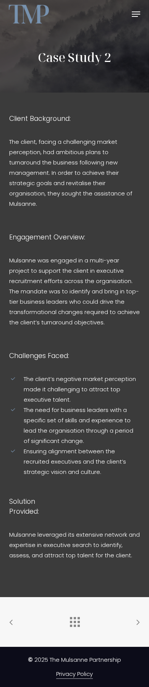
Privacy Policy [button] (74, 674)
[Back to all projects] (74, 620)
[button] (136, 14)
